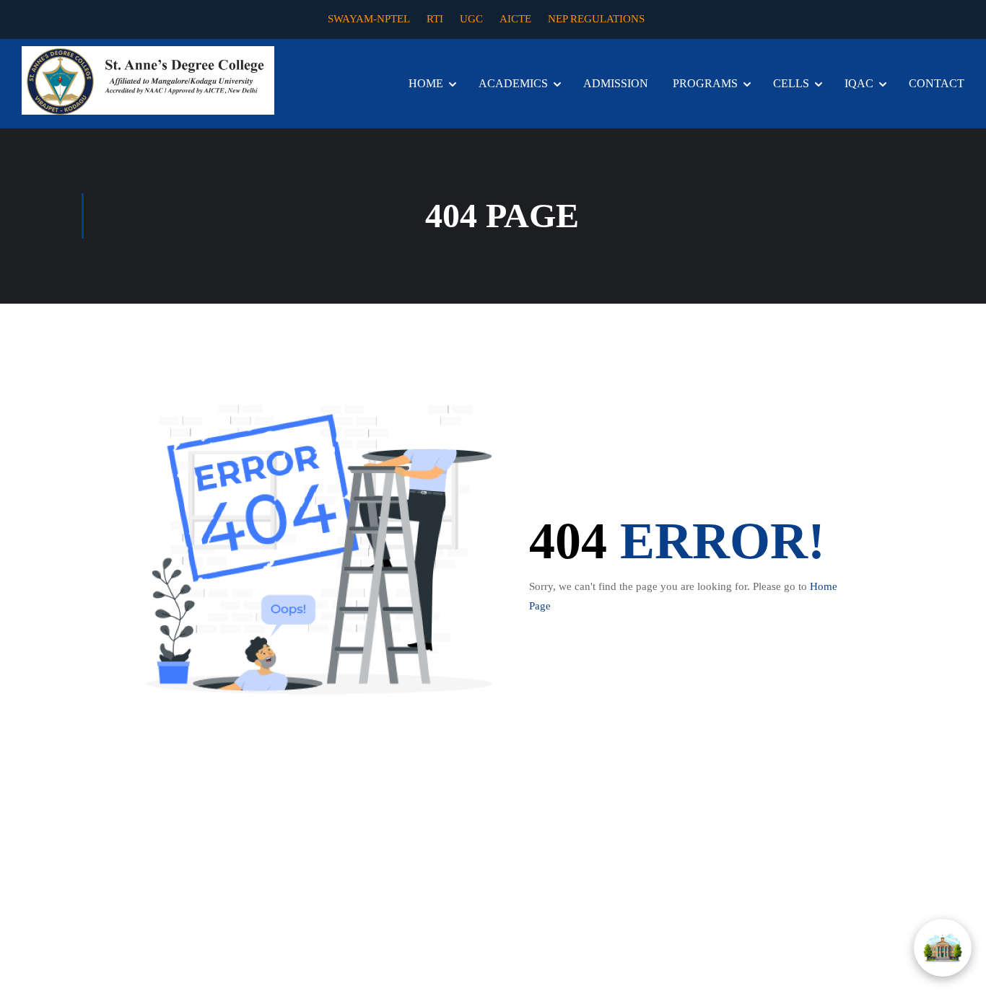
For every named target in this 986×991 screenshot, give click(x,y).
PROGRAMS (705, 83)
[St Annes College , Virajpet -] (148, 80)
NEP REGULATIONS (596, 19)
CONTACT (936, 83)
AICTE (515, 19)
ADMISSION (615, 83)
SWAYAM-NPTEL (369, 19)
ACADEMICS (513, 83)
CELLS (791, 83)
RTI (435, 19)
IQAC (859, 83)
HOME (426, 83)
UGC (471, 19)
